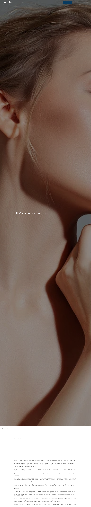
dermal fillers (38, 491)
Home (3, 428)
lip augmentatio (33, 484)
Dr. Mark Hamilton (32, 479)
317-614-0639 (77, 2)
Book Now (67, 2)
